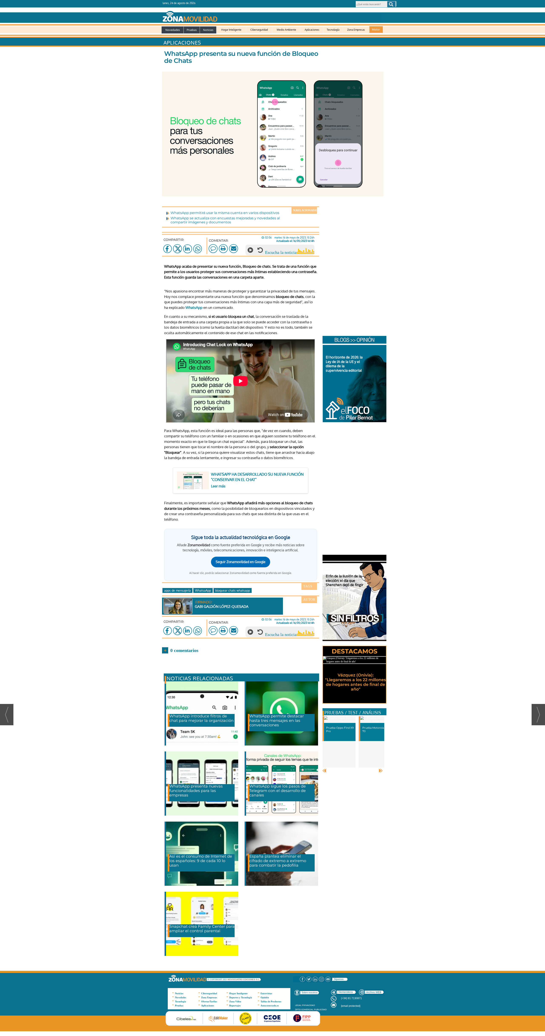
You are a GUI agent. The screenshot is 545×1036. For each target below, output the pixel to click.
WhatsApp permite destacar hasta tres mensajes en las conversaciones (276, 720)
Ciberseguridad (259, 29)
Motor (376, 29)
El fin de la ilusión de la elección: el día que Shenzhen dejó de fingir (344, 580)
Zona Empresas (356, 29)
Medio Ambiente (286, 29)
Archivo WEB (373, 992)
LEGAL (298, 1005)
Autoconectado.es (270, 1005)
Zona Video (235, 1001)
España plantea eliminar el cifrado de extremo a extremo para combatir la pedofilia (277, 861)
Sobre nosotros (310, 992)
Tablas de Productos (271, 1001)
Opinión (265, 997)
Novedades (172, 30)
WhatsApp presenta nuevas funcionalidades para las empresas (196, 791)
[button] (391, 4)
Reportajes (235, 1005)
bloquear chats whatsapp (232, 590)
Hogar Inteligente (231, 29)
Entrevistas (266, 993)
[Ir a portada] (272, 15)
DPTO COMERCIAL (304, 1009)
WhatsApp (193, 307)
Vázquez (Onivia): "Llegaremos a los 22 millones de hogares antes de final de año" (355, 682)
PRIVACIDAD (308, 1005)
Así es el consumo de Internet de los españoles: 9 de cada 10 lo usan (200, 861)
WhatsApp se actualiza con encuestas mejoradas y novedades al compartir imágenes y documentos (225, 220)
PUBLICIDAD (320, 1009)
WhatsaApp (203, 590)
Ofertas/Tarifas (209, 1001)
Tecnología (333, 29)
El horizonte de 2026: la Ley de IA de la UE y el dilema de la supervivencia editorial (344, 364)
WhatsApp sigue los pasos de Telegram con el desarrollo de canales (277, 791)
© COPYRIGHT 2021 (218, 979)
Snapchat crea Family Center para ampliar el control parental (202, 928)
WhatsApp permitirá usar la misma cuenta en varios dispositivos (225, 213)
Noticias (208, 30)
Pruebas (192, 30)
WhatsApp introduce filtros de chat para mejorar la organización (201, 718)
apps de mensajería (177, 590)
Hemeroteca (345, 992)
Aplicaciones (312, 29)
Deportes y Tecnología (240, 997)
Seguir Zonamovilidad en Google (240, 562)
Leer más (218, 486)
